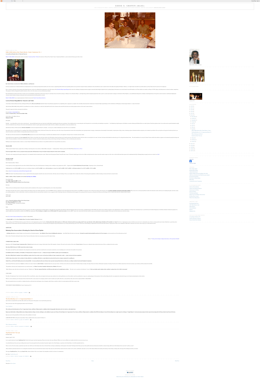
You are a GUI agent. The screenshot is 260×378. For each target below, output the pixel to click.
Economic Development (194, 176)
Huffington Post (192, 211)
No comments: (26, 319)
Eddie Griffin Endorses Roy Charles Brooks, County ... (201, 130)
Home (93, 360)
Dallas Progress (192, 206)
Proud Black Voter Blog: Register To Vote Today (130, 376)
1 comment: (25, 292)
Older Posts (177, 360)
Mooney (191, 209)
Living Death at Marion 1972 (195, 216)
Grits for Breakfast (193, 208)
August (193, 121)
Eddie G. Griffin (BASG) (130, 6)
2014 (192, 111)
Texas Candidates (9, 306)
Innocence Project (193, 191)
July (193, 123)
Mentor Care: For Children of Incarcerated (197, 194)
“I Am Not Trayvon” (13, 354)
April (193, 128)
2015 (192, 109)
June (193, 125)
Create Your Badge (193, 163)
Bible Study (192, 179)
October (193, 118)
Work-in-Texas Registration (194, 197)
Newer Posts (8, 360)
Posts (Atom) (13, 363)
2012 (192, 115)
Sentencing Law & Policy (194, 190)
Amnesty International (194, 171)
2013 (192, 113)
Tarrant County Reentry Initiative (196, 188)
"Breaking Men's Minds (159, 7)
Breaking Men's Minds (194, 170)
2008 (192, 149)
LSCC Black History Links (194, 205)
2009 (192, 147)
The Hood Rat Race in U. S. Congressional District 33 (19, 299)
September (194, 120)
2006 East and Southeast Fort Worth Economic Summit (200, 175)
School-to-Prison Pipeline (194, 186)
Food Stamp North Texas (194, 203)
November (194, 116)
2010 (192, 145)
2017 (192, 108)
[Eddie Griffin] (191, 162)
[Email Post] (29, 292)
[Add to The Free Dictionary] (130, 372)
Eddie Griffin (192, 159)
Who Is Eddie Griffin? (193, 168)
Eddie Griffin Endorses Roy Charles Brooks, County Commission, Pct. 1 (24, 52)
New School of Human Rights (195, 178)
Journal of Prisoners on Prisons (195, 218)
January (193, 141)
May (193, 127)
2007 (192, 150)
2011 (192, 143)
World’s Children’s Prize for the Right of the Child (199, 173)
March (193, 137)
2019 (192, 106)
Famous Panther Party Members (195, 219)
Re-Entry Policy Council (194, 196)
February (193, 139)
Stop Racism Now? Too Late (13, 332)
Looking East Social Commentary (196, 181)
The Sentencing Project (194, 193)
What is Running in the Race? (11, 324)
